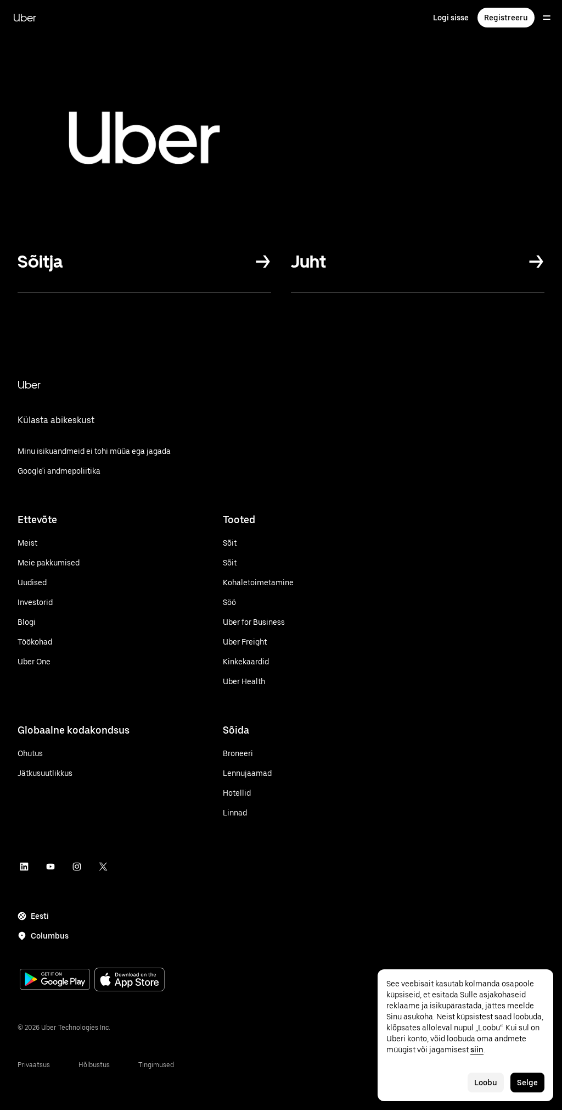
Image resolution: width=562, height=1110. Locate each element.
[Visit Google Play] (55, 980)
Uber (24, 17)
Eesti (40, 916)
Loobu (485, 1082)
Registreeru (506, 17)
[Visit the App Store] (129, 981)
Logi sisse (451, 17)
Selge (527, 1082)
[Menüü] (547, 17)
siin (477, 1049)
